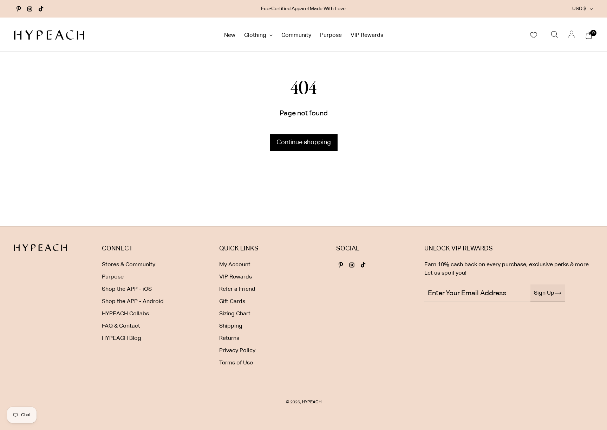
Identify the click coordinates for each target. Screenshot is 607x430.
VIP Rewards (367, 35)
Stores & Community (128, 265)
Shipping (230, 326)
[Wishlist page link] (533, 34)
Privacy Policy (237, 351)
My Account (234, 265)
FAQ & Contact (121, 326)
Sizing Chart (234, 314)
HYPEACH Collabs (125, 314)
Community (296, 35)
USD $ (579, 8)
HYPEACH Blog (121, 338)
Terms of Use (236, 363)
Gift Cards (232, 301)
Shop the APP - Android (133, 301)
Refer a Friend (237, 289)
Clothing (256, 35)
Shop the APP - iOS (127, 289)
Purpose (331, 35)
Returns (229, 338)
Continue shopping (303, 142)
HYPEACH (311, 402)
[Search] (554, 35)
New (229, 35)
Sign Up (544, 293)
